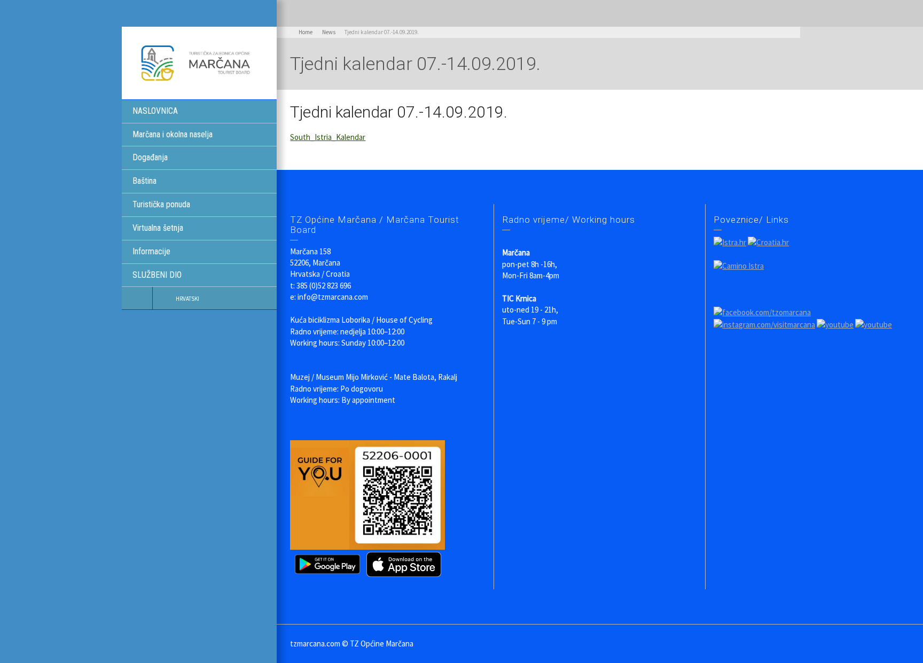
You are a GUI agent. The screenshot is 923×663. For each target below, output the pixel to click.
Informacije (151, 251)
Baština (144, 181)
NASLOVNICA (155, 111)
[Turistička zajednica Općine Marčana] (199, 62)
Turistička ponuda (161, 204)
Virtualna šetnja (157, 228)
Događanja (150, 157)
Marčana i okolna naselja (172, 134)
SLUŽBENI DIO (157, 275)
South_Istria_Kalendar (327, 137)
